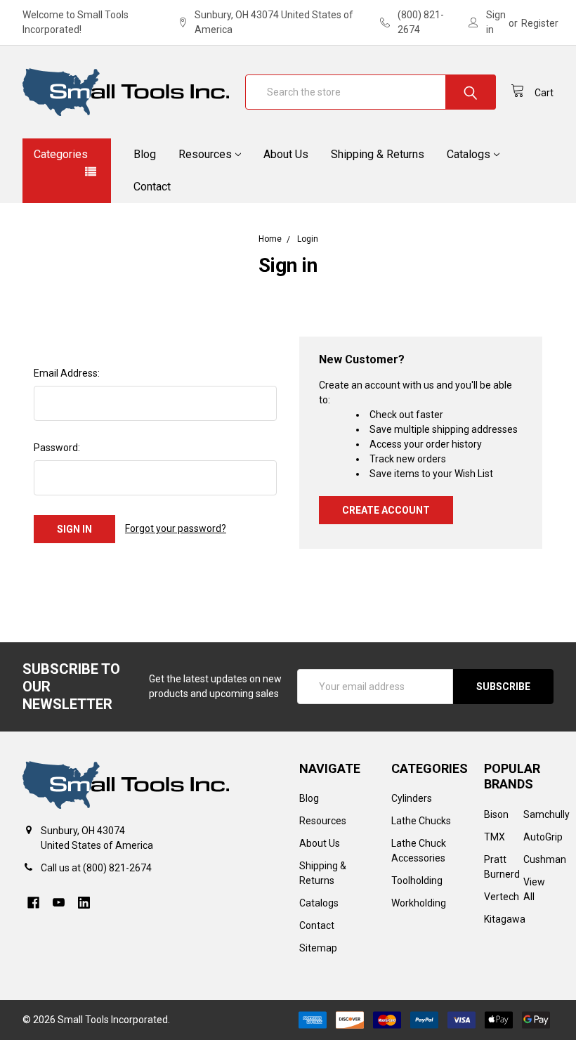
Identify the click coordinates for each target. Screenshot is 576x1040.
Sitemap (318, 948)
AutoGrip (543, 837)
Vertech (501, 896)
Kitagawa (504, 919)
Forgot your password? (175, 528)
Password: (57, 447)
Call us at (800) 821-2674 (96, 867)
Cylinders (411, 798)
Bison (496, 814)
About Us (285, 154)
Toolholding (417, 880)
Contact (152, 186)
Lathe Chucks (421, 820)
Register (539, 23)
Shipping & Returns (377, 154)
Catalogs (468, 154)
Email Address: (67, 373)
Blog (144, 154)
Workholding (418, 903)
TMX (494, 837)
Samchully (546, 814)
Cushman (544, 859)
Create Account (386, 510)
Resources (205, 154)
